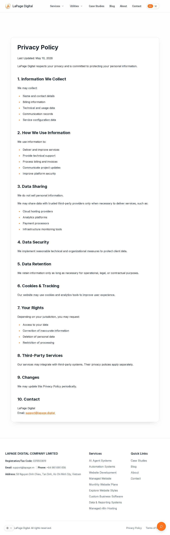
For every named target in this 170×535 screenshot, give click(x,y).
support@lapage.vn (23, 467)
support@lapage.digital (40, 413)
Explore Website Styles (103, 490)
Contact (136, 6)
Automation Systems (102, 466)
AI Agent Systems (100, 460)
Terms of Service (155, 528)
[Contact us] (161, 526)
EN (150, 6)
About (123, 6)
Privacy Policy (134, 528)
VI (156, 6)
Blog (112, 6)
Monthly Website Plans (103, 484)
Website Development (102, 472)
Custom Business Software (106, 496)
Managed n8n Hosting (103, 508)
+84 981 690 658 (56, 467)
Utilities (74, 6)
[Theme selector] (9, 528)
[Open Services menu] (63, 6)
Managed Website (100, 478)
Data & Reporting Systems (105, 502)
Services (55, 6)
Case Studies (96, 6)
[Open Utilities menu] (82, 6)
